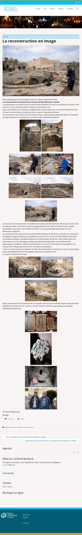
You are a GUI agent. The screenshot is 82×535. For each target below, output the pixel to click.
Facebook (8, 473)
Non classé (30, 427)
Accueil (38, 9)
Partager (61, 9)
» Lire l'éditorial (9, 465)
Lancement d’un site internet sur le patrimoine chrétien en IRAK (51, 441)
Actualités (70, 9)
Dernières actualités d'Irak (18, 427)
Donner (52, 9)
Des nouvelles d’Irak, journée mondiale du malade (25, 437)
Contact (26, 523)
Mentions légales (26, 515)
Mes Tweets (7, 487)
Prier (45, 9)
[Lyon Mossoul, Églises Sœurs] (11, 9)
